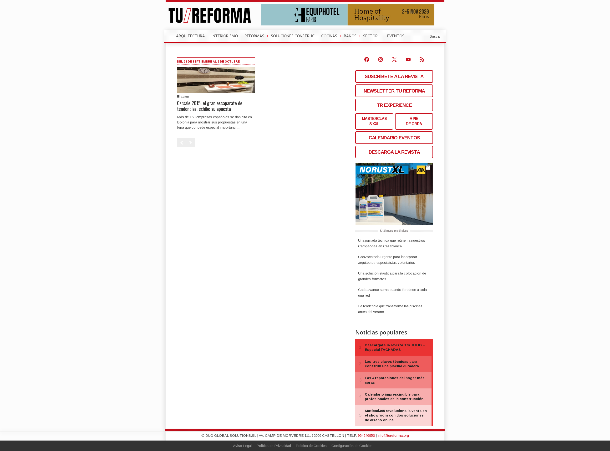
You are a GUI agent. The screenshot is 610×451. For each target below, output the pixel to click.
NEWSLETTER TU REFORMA (394, 90)
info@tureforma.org (393, 435)
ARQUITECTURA (190, 36)
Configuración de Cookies (351, 446)
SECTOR (372, 38)
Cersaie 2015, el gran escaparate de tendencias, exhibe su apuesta (209, 105)
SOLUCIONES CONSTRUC (293, 36)
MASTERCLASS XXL (374, 121)
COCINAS (329, 36)
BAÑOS (350, 36)
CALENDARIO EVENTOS (394, 137)
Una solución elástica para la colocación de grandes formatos (392, 276)
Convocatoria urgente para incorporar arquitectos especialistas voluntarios (387, 260)
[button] (423, 36)
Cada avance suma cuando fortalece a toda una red (392, 292)
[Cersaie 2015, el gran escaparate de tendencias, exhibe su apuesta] (216, 80)
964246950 (366, 435)
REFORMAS (254, 36)
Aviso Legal (242, 446)
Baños (185, 96)
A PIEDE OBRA (414, 121)
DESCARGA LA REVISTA (394, 152)
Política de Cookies (311, 446)
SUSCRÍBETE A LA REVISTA (394, 76)
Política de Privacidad (273, 446)
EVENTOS (397, 38)
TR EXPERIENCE (394, 105)
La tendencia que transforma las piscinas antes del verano (390, 309)
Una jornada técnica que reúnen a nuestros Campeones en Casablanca (391, 243)
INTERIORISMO (225, 36)
